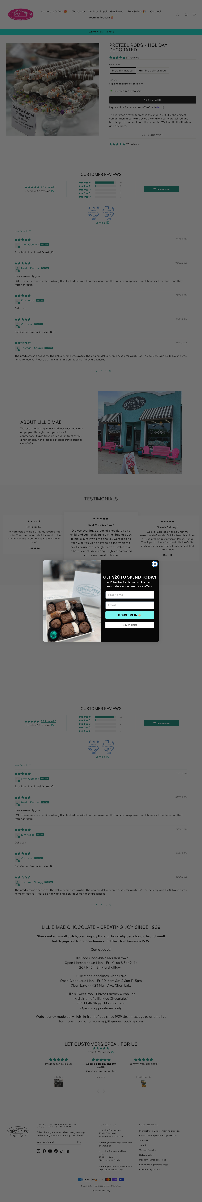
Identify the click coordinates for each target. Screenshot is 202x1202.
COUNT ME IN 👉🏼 (130, 615)
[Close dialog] (154, 564)
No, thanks (129, 625)
